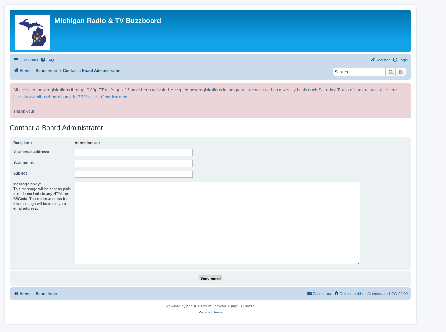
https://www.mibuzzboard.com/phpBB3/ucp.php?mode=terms (70, 97)
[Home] (32, 31)
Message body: (27, 184)
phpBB (192, 306)
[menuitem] (47, 60)
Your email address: (31, 151)
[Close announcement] (406, 87)
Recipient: (22, 143)
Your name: (23, 162)
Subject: (21, 173)
